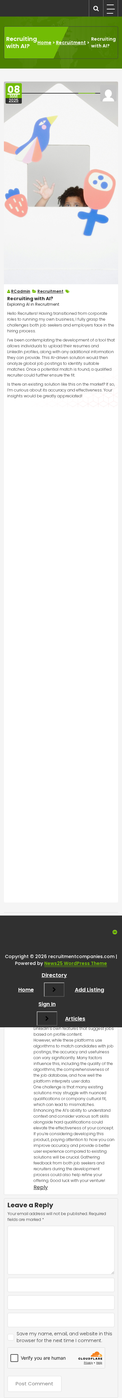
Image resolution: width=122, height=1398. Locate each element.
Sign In (47, 1004)
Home (44, 42)
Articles (75, 1018)
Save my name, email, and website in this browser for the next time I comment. (64, 1337)
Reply (41, 1187)
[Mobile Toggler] (54, 989)
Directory (54, 975)
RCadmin (20, 291)
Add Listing (89, 990)
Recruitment (71, 42)
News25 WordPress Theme (75, 963)
